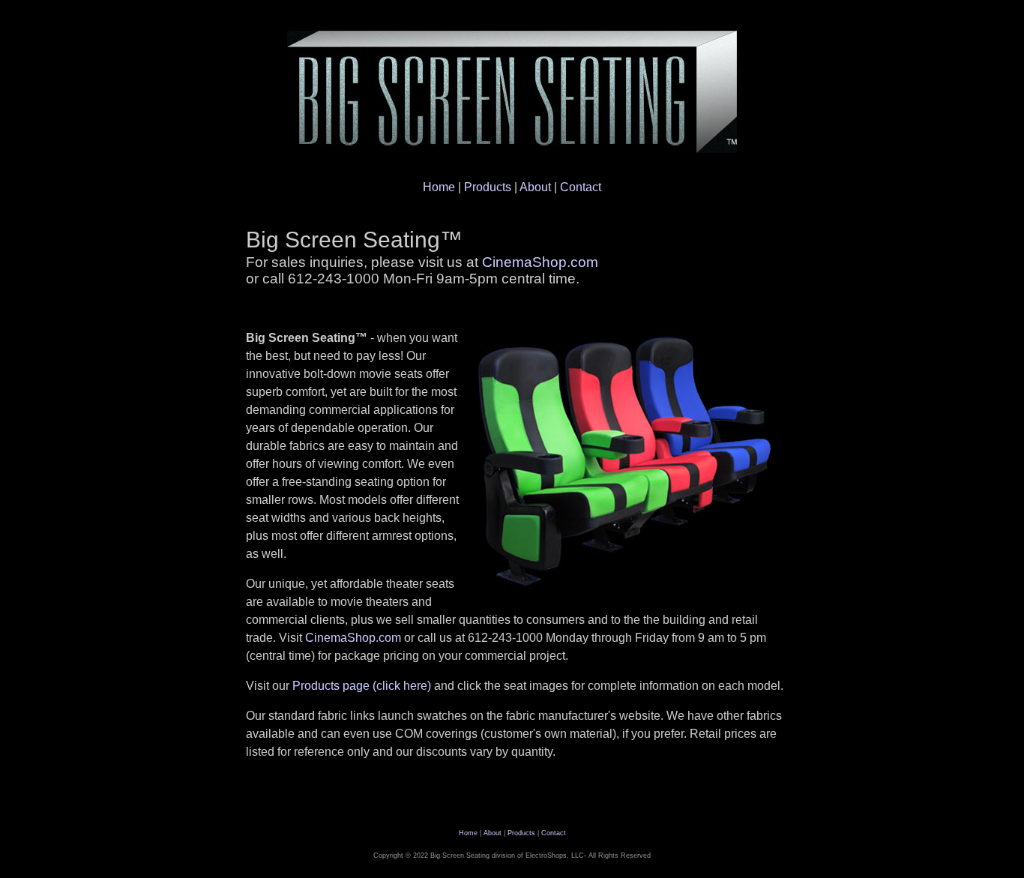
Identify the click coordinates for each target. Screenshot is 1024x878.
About (535, 187)
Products (487, 187)
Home (439, 187)
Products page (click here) (361, 685)
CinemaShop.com (540, 262)
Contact (580, 187)
